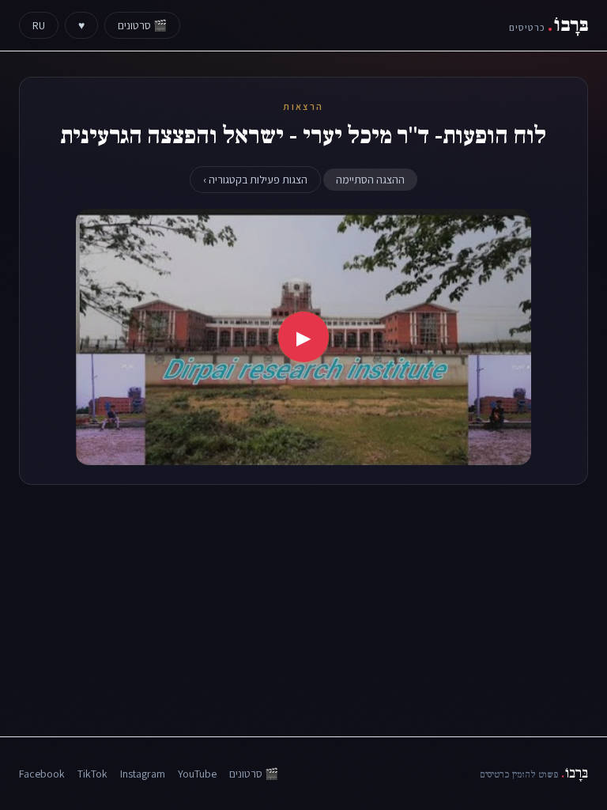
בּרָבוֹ (548, 25)
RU (38, 25)
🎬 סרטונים (142, 25)
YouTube (197, 773)
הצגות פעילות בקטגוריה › (255, 179)
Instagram (142, 773)
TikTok (92, 773)
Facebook (42, 773)
